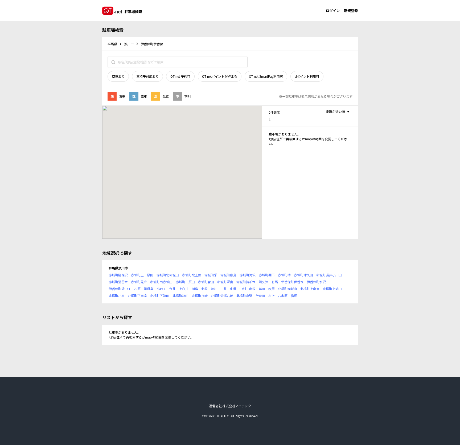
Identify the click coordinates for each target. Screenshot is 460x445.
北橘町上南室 (309, 288)
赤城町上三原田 (142, 275)
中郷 (233, 288)
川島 (195, 288)
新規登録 (351, 10)
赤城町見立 (139, 281)
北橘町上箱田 (332, 288)
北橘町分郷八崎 (222, 295)
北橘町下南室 (137, 295)
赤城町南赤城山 (161, 281)
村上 (271, 295)
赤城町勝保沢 (118, 275)
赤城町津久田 (303, 275)
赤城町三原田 (185, 281)
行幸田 (260, 295)
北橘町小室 (117, 295)
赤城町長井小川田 (329, 275)
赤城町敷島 (228, 275)
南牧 (252, 288)
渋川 (214, 288)
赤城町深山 (225, 281)
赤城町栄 (210, 275)
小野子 (161, 288)
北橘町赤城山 (287, 288)
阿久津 (263, 281)
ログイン (333, 10)
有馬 (275, 281)
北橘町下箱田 (159, 295)
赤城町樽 (284, 275)
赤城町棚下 (267, 275)
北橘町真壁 (244, 295)
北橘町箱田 (180, 295)
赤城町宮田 (206, 281)
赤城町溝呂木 (118, 281)
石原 (137, 288)
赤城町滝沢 (248, 275)
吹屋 (271, 288)
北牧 (204, 288)
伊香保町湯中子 (120, 288)
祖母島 (148, 288)
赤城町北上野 (191, 275)
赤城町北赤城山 (168, 275)
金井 (172, 288)
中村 (243, 288)
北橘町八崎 (200, 295)
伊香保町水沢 (316, 281)
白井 (223, 288)
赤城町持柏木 (246, 281)
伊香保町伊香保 (292, 281)
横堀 (294, 295)
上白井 (183, 288)
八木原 (283, 295)
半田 (262, 288)
